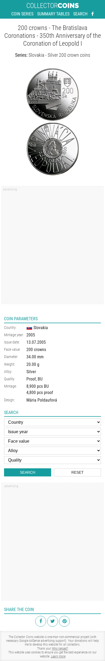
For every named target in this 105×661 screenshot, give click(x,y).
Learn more (58, 656)
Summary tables (53, 13)
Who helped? (60, 648)
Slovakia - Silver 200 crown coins (59, 55)
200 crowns (36, 349)
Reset (77, 472)
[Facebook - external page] (92, 14)
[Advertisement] (52, 246)
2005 (30, 335)
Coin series (22, 13)
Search (80, 13)
